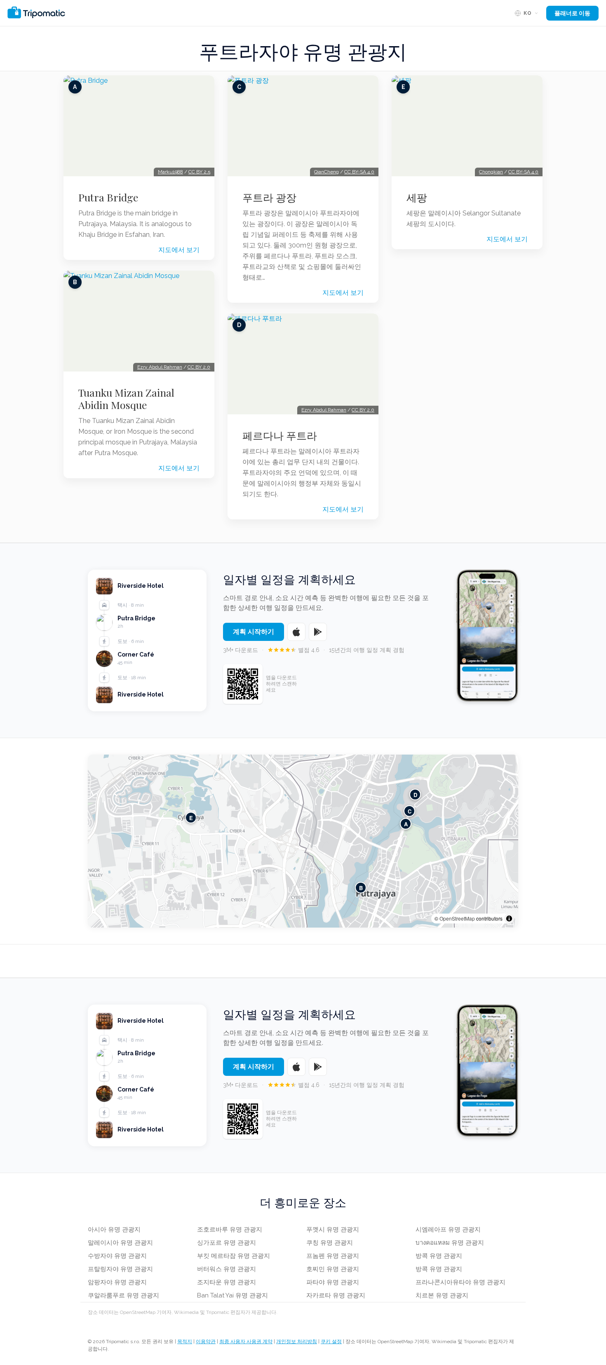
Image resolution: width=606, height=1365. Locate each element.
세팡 (416, 197)
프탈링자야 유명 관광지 (120, 1269)
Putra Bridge (108, 197)
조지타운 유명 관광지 (226, 1282)
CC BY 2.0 (199, 367)
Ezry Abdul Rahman (159, 367)
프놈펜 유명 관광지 (332, 1256)
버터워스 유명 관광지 (226, 1269)
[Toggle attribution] (509, 918)
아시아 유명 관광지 (114, 1229)
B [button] (361, 887)
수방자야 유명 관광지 (117, 1256)
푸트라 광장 (269, 197)
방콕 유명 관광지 (439, 1256)
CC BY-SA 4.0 (359, 172)
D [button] (415, 794)
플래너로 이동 (572, 13)
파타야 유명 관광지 (332, 1282)
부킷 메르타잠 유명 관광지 (233, 1256)
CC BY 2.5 (199, 172)
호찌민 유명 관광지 (332, 1269)
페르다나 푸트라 (279, 435)
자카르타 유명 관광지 (335, 1295)
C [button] (409, 811)
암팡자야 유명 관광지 (117, 1282)
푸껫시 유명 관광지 (332, 1229)
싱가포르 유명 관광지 (226, 1242)
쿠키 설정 (331, 1341)
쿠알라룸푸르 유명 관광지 (123, 1295)
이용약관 (206, 1341)
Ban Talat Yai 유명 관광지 (232, 1295)
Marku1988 (170, 172)
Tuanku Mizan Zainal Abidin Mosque (126, 398)
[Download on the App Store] (296, 632)
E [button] (191, 817)
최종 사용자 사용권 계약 (245, 1341)
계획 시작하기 (253, 632)
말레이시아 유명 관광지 (120, 1242)
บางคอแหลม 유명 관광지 (450, 1242)
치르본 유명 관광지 (442, 1295)
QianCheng (326, 172)
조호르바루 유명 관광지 (229, 1229)
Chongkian (491, 172)
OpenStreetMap (457, 918)
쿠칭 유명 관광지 (329, 1242)
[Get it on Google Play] (318, 632)
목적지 (184, 1341)
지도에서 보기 (179, 250)
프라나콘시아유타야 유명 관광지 (460, 1282)
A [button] (406, 823)
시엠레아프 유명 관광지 (448, 1229)
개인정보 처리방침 (296, 1341)
